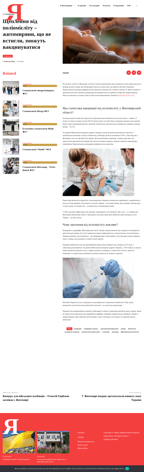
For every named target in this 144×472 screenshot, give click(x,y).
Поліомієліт (132, 329)
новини (123, 329)
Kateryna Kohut (9, 61)
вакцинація (77, 329)
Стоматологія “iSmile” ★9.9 (36, 149)
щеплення (115, 332)
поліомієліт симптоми (72, 332)
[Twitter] (134, 72)
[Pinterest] (139, 72)
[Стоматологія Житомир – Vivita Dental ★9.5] (11, 166)
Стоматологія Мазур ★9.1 (35, 111)
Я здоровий (7, 56)
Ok (127, 468)
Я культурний (7, 456)
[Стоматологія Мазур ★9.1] (11, 108)
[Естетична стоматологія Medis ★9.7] (11, 127)
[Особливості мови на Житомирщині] (19, 442)
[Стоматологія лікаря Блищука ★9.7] (11, 89)
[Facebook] (128, 72)
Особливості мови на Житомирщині (16, 459)
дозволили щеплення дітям (109, 329)
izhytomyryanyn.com (126, 95)
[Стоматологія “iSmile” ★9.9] (11, 146)
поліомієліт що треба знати (91, 332)
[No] (141, 469)
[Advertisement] (102, 353)
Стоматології (26, 84)
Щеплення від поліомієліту (130, 332)
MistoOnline (83, 448)
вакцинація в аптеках (91, 329)
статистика (105, 332)
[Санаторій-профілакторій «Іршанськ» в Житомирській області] (53, 442)
